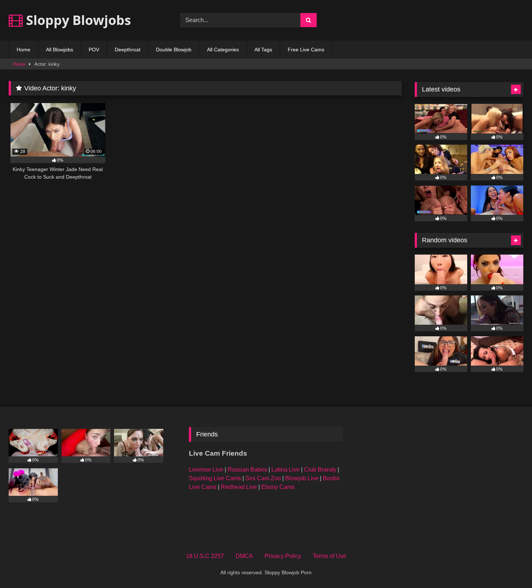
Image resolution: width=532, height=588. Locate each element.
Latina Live (285, 469)
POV (94, 49)
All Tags (263, 49)
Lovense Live (206, 469)
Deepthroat (127, 49)
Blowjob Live (301, 478)
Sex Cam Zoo (263, 478)
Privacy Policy (283, 556)
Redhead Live (239, 487)
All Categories (223, 49)
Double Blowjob (173, 49)
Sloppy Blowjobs (77, 20)
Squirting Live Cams (215, 478)
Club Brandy (320, 469)
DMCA (244, 556)
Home (23, 49)
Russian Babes (247, 469)
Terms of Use (329, 556)
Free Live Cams (306, 49)
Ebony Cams (278, 487)
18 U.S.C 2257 (205, 556)
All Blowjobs (59, 49)
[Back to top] (510, 566)
